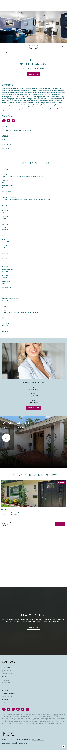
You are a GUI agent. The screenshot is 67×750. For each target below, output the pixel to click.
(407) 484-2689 (33, 396)
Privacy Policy (22, 743)
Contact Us (6, 702)
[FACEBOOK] (4, 709)
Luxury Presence (38, 739)
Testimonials (6, 699)
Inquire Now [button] (33, 74)
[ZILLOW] (27, 709)
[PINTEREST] (18, 709)
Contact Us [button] (33, 627)
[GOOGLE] (22, 709)
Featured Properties (8, 694)
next (36, 47)
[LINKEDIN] (13, 709)
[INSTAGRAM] (8, 709)
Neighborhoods (7, 697)
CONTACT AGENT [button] (33, 408)
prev (31, 47)
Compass (55, 714)
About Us (5, 691)
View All (60, 524)
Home (4, 688)
